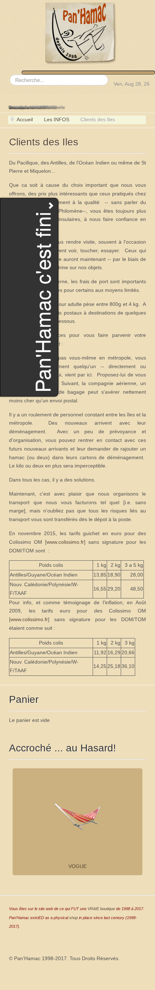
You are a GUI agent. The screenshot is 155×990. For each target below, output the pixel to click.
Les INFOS (56, 119)
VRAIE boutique (101, 909)
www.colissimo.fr (65, 542)
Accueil (25, 119)
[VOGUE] (77, 816)
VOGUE (77, 866)
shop (73, 918)
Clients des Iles (43, 142)
